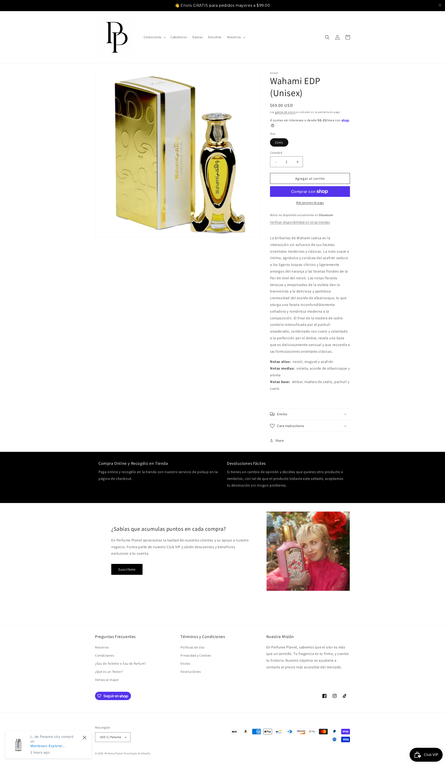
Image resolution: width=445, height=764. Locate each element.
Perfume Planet (114, 753)
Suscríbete (127, 569)
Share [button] (279, 440)
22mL (279, 142)
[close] (440, 5)
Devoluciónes (191, 672)
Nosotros (102, 647)
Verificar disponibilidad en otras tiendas (300, 222)
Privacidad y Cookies (196, 655)
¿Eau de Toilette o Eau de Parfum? (120, 663)
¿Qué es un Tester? (109, 672)
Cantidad (276, 153)
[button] (154, 37)
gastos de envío (285, 112)
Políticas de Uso (193, 647)
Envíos (185, 663)
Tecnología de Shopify (137, 753)
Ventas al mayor (107, 680)
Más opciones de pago (310, 202)
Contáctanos (104, 655)
